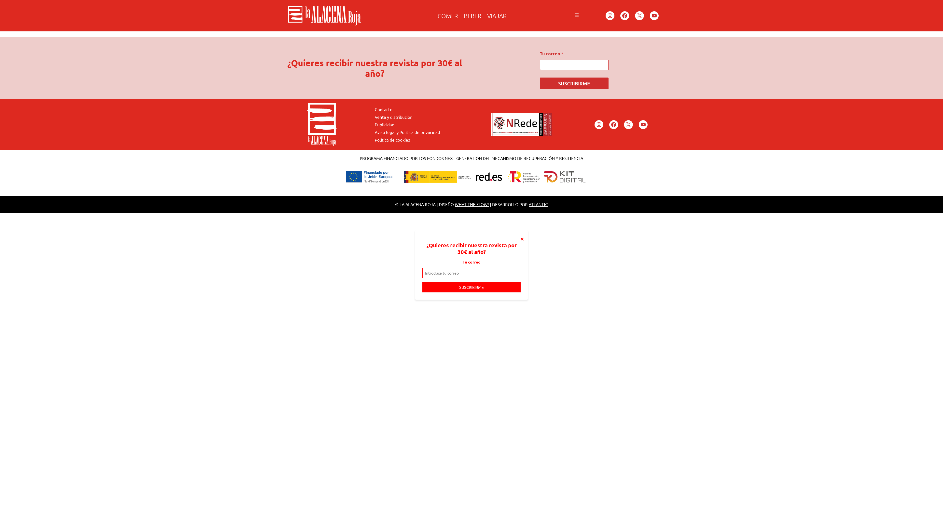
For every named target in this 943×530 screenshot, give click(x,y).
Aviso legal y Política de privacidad (407, 132)
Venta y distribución (394, 116)
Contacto (383, 109)
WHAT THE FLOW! (472, 204)
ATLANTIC (538, 204)
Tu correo (472, 262)
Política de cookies (392, 139)
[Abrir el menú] (577, 15)
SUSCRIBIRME (471, 286)
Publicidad (384, 124)
